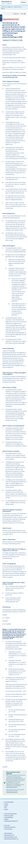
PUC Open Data (8, 829)
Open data (7, 825)
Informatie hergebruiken (10, 813)
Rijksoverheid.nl (8, 835)
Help (5, 807)
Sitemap (6, 819)
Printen (22, 13)
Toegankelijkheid (8, 817)
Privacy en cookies (8, 815)
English (6, 805)
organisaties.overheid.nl (11, 787)
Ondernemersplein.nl (9, 837)
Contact (6, 804)
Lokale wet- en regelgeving (6, 6)
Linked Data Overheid (9, 827)
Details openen (1, 18)
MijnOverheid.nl (8, 833)
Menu (24, 2)
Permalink (15, 13)
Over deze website (9, 802)
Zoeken (6, 809)
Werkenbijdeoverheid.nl (10, 839)
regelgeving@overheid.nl (12, 792)
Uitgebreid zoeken (17, 6)
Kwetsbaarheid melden (10, 821)
